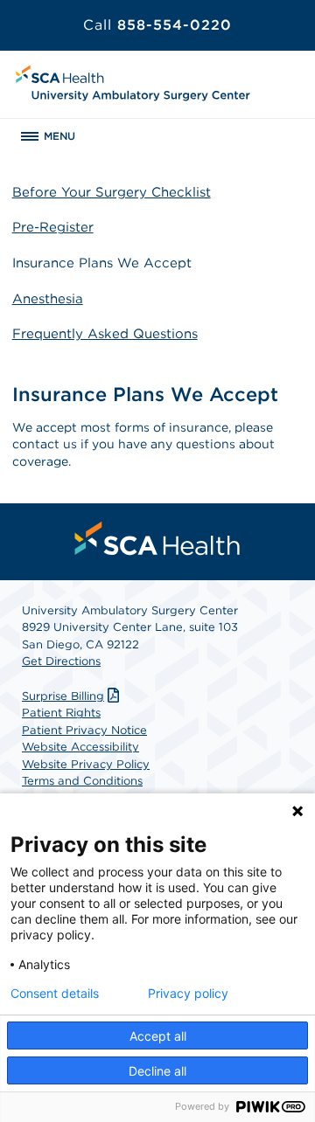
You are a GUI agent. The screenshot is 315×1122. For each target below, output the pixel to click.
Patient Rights (61, 712)
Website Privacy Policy (86, 764)
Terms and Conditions (82, 780)
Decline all (157, 1070)
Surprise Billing (63, 696)
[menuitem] (157, 538)
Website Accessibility (80, 746)
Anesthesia (47, 299)
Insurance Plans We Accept (102, 263)
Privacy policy (188, 994)
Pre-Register (53, 227)
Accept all (158, 1035)
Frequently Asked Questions (105, 334)
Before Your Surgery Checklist (111, 192)
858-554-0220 (157, 25)
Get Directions (61, 661)
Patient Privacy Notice (84, 730)
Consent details (54, 994)
